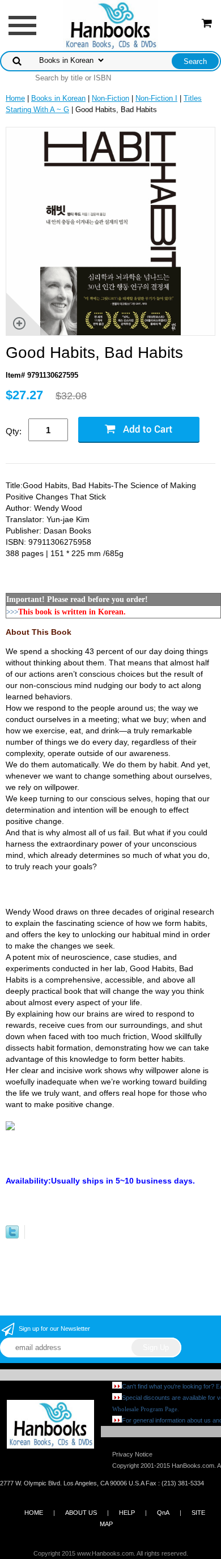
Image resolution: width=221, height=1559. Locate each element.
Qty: (14, 431)
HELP (127, 1512)
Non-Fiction (110, 98)
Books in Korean (58, 98)
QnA (163, 1512)
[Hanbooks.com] (111, 24)
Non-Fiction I (156, 98)
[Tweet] (12, 1236)
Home (15, 98)
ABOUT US (81, 1512)
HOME (33, 1512)
